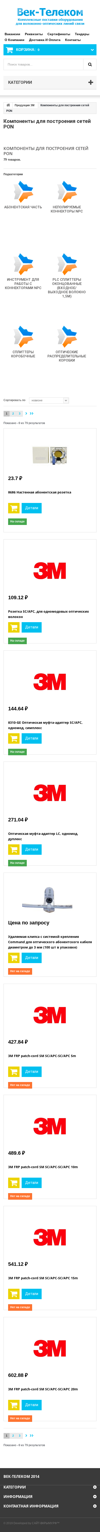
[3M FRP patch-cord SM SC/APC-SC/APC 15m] (50, 1233)
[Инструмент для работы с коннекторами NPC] (23, 264)
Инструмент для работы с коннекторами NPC (23, 284)
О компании (14, 40)
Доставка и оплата (44, 40)
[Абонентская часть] (23, 191)
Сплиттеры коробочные (23, 354)
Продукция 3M (24, 105)
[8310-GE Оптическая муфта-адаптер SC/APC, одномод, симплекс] (50, 677)
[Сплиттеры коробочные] (23, 336)
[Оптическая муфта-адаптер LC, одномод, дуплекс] (50, 788)
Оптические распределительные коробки (66, 356)
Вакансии (12, 34)
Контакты (73, 40)
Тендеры (82, 34)
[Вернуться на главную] (8, 105)
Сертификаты (58, 34)
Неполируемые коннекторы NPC (67, 209)
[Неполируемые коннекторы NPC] (66, 191)
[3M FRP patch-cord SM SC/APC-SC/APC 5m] (50, 1011)
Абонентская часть (23, 207)
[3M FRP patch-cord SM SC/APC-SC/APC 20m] (50, 1344)
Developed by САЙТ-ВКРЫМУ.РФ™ (36, 1523)
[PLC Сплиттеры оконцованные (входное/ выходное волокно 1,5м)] (66, 264)
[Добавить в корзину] (14, 508)
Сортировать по (14, 400)
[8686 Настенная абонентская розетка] (50, 451)
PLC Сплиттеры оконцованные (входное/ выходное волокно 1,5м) (67, 288)
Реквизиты (34, 34)
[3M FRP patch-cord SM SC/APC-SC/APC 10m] (50, 1122)
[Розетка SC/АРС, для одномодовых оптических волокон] (50, 566)
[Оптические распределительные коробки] (66, 336)
